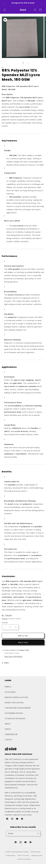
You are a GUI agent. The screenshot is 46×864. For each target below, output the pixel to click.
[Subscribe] (37, 833)
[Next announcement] (41, 3)
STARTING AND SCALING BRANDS (18, 708)
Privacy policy (10, 855)
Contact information (24, 859)
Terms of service (23, 855)
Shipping (4, 618)
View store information (13, 656)
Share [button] (6, 663)
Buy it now (23, 642)
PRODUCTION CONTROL (14, 702)
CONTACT (9, 739)
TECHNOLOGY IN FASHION (15, 718)
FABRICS (8, 687)
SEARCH (8, 729)
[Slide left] (17, 62)
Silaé (13, 852)
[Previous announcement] (4, 3)
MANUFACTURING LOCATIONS (16, 697)
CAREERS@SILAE (11, 734)
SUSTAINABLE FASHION (14, 713)
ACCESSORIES (10, 692)
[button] (4, 9)
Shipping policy (36, 855)
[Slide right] (28, 62)
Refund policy (35, 852)
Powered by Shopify (22, 852)
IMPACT (8, 724)
